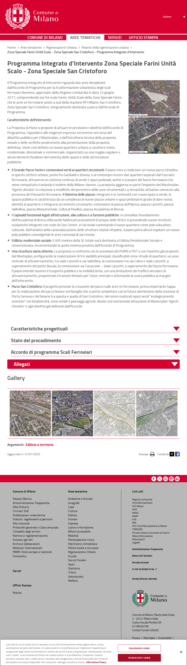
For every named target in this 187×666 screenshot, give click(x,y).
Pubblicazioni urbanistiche (29, 515)
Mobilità (73, 536)
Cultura (72, 511)
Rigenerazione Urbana (61, 47)
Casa (71, 507)
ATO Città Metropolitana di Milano (149, 526)
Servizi (115, 37)
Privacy (136, 638)
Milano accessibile (79, 531)
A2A (134, 519)
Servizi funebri (77, 560)
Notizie (17, 593)
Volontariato (75, 576)
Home (11, 47)
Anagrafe (73, 503)
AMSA (135, 512)
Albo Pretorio (21, 507)
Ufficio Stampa (143, 37)
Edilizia (72, 515)
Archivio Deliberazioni (26, 544)
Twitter (171, 454)
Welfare (73, 581)
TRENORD (137, 529)
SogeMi (136, 542)
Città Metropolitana (142, 502)
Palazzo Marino (22, 499)
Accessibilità (165, 638)
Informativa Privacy (96, 662)
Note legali (149, 638)
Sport (71, 564)
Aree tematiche (85, 37)
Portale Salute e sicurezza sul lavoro (150, 532)
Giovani (72, 519)
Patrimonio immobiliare (82, 544)
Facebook (177, 454)
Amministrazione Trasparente (31, 503)
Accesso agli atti (23, 540)
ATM (134, 509)
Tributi (72, 572)
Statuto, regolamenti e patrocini (33, 519)
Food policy (19, 556)
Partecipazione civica (81, 540)
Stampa (147, 454)
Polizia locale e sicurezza (83, 548)
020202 (154, 630)
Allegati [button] (22, 364)
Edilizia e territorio (40, 444)
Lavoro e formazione (80, 527)
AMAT (135, 516)
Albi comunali (21, 523)
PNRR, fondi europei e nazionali (32, 552)
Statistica (74, 568)
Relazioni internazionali (27, 548)
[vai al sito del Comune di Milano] (31, 17)
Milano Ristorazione (142, 536)
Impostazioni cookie (139, 648)
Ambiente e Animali (80, 499)
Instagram (171, 478)
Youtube (165, 478)
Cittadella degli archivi (26, 531)
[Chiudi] (181, 652)
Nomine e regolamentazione (30, 536)
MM (134, 522)
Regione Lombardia (142, 499)
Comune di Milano (45, 37)
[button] (95, 329)
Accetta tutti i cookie (139, 657)
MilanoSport (138, 539)
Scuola (72, 556)
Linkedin (177, 478)
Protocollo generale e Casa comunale (35, 527)
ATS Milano (138, 506)
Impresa (73, 523)
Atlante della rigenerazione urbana (105, 47)
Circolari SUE (21, 511)
